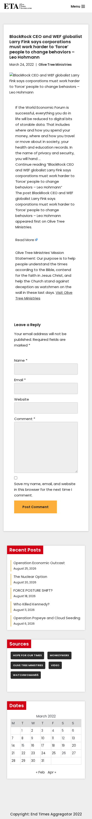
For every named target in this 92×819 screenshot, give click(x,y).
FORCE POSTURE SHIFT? (33, 590)
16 (32, 745)
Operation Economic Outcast (39, 562)
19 (63, 745)
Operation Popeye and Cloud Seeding (46, 617)
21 (13, 753)
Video (55, 665)
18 (53, 745)
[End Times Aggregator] (18, 6)
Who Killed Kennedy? (31, 604)
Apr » (52, 772)
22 (23, 753)
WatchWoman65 (25, 675)
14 (13, 745)
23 (33, 753)
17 (42, 745)
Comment (24, 418)
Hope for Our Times (27, 655)
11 (53, 738)
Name (20, 360)
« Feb (40, 772)
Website (21, 399)
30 (33, 760)
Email (20, 379)
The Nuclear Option (30, 576)
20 (74, 745)
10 (42, 738)
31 (42, 760)
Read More (24, 239)
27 (74, 753)
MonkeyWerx (59, 655)
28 (13, 760)
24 (43, 753)
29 (23, 760)
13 (73, 738)
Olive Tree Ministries (55, 64)
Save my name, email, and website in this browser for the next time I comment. (44, 489)
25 (54, 753)
